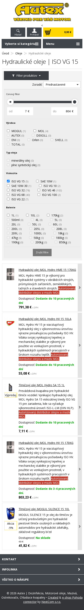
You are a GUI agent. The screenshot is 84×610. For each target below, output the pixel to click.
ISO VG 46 (52, 190)
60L (57, 224)
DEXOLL (43, 135)
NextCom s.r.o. (51, 602)
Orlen (37, 140)
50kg (39, 238)
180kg (61, 238)
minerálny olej (22, 160)
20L (15, 224)
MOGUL (18, 131)
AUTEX (17, 135)
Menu (50, 44)
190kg (17, 242)
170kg (57, 215)
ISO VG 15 (19, 181)
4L (38, 220)
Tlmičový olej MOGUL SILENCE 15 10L (44, 509)
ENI (15, 140)
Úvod (5, 53)
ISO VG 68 (20, 195)
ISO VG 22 (19, 199)
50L (36, 224)
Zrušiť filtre (42, 252)
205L (39, 229)
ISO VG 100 (51, 195)
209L (16, 233)
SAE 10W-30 (21, 186)
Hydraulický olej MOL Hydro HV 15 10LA (45, 319)
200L (16, 229)
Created (53, 597)
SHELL (61, 140)
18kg (63, 233)
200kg (41, 242)
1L (14, 215)
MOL (43, 131)
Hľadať (17, 34)
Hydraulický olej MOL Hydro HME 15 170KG (47, 270)
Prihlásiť (34, 34)
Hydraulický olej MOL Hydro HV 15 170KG (46, 443)
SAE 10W (48, 181)
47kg (16, 238)
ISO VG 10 (51, 186)
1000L (40, 233)
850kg (65, 242)
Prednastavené (55, 84)
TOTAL (17, 144)
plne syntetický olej (25, 165)
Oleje (18, 53)
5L (58, 220)
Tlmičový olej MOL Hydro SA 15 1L (42, 385)
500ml (17, 220)
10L (35, 215)
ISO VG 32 (20, 190)
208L (61, 229)
